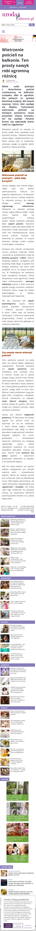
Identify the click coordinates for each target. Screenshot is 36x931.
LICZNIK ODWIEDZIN (28, 2)
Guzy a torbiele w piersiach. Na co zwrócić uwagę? (18, 602)
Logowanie (22, 7)
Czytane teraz (6, 867)
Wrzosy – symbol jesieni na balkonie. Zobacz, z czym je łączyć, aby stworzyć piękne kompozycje (18, 531)
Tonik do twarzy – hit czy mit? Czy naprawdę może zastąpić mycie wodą (9, 508)
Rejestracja (13, 7)
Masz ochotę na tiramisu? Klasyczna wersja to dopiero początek (18, 712)
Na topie (4, 622)
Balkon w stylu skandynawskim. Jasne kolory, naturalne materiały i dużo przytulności (18, 560)
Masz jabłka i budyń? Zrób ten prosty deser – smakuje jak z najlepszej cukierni (18, 769)
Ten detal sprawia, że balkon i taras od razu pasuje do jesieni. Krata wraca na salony (16, 656)
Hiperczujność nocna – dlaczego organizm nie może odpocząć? (16, 636)
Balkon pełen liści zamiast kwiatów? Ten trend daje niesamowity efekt (14, 797)
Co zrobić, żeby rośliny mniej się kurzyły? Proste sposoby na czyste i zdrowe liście (26, 509)
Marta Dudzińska (14, 82)
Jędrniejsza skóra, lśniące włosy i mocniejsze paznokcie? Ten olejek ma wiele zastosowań (17, 699)
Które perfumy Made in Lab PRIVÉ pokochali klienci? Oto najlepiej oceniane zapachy (18, 679)
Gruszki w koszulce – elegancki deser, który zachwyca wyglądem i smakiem (16, 761)
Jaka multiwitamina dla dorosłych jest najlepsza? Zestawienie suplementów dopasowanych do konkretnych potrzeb (17, 585)
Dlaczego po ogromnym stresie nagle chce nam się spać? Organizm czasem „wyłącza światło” (17, 613)
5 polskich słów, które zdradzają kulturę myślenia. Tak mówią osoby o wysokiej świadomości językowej (16, 858)
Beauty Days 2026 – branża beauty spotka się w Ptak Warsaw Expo (18, 593)
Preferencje (28, 925)
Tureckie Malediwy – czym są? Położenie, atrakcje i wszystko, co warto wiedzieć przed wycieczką (17, 647)
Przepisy (4, 708)
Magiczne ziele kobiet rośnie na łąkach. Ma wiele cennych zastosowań (16, 839)
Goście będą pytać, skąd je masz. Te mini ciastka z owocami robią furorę (17, 722)
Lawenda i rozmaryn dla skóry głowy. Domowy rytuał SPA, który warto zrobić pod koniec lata (18, 670)
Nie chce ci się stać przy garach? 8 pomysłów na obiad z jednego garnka (17, 750)
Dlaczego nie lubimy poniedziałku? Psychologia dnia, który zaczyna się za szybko (17, 628)
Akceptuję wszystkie (8, 925)
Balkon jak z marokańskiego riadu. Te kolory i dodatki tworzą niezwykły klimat (18, 568)
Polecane (4, 779)
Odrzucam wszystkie (18, 925)
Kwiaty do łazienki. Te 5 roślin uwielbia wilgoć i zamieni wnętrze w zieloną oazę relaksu (17, 818)
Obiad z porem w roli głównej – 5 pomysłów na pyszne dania (17, 741)
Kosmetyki (5, 665)
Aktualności (6, 578)
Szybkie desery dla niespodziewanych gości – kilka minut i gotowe (17, 731)
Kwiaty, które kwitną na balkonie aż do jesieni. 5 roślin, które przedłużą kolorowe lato (17, 541)
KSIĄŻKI (20, 2)
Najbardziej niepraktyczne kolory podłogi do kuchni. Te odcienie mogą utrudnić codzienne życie (18, 522)
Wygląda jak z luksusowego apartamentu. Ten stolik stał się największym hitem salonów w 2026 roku (18, 550)
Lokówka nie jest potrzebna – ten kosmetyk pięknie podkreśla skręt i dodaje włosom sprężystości (18, 689)
